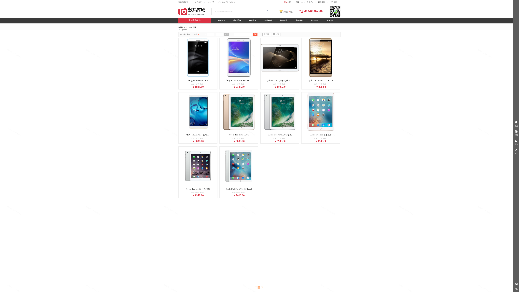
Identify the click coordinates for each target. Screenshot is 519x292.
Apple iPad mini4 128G (239, 135)
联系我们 (322, 2)
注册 (290, 2)
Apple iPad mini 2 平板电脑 (198, 189)
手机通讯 (237, 20)
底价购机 (299, 20)
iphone (184, 30)
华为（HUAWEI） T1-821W (320, 80)
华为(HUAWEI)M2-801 (198, 80)
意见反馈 (310, 2)
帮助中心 (299, 2)
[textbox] (239, 11)
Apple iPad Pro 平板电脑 (321, 135)
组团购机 (315, 20)
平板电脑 (253, 20)
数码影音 (284, 20)
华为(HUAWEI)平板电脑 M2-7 (280, 80)
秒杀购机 (330, 20)
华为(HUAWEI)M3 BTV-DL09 (239, 80)
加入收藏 (211, 2)
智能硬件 (268, 20)
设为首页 (198, 2)
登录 (285, 2)
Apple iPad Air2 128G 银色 (280, 135)
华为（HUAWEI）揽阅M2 (197, 135)
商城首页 (221, 20)
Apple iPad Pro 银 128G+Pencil (239, 189)
